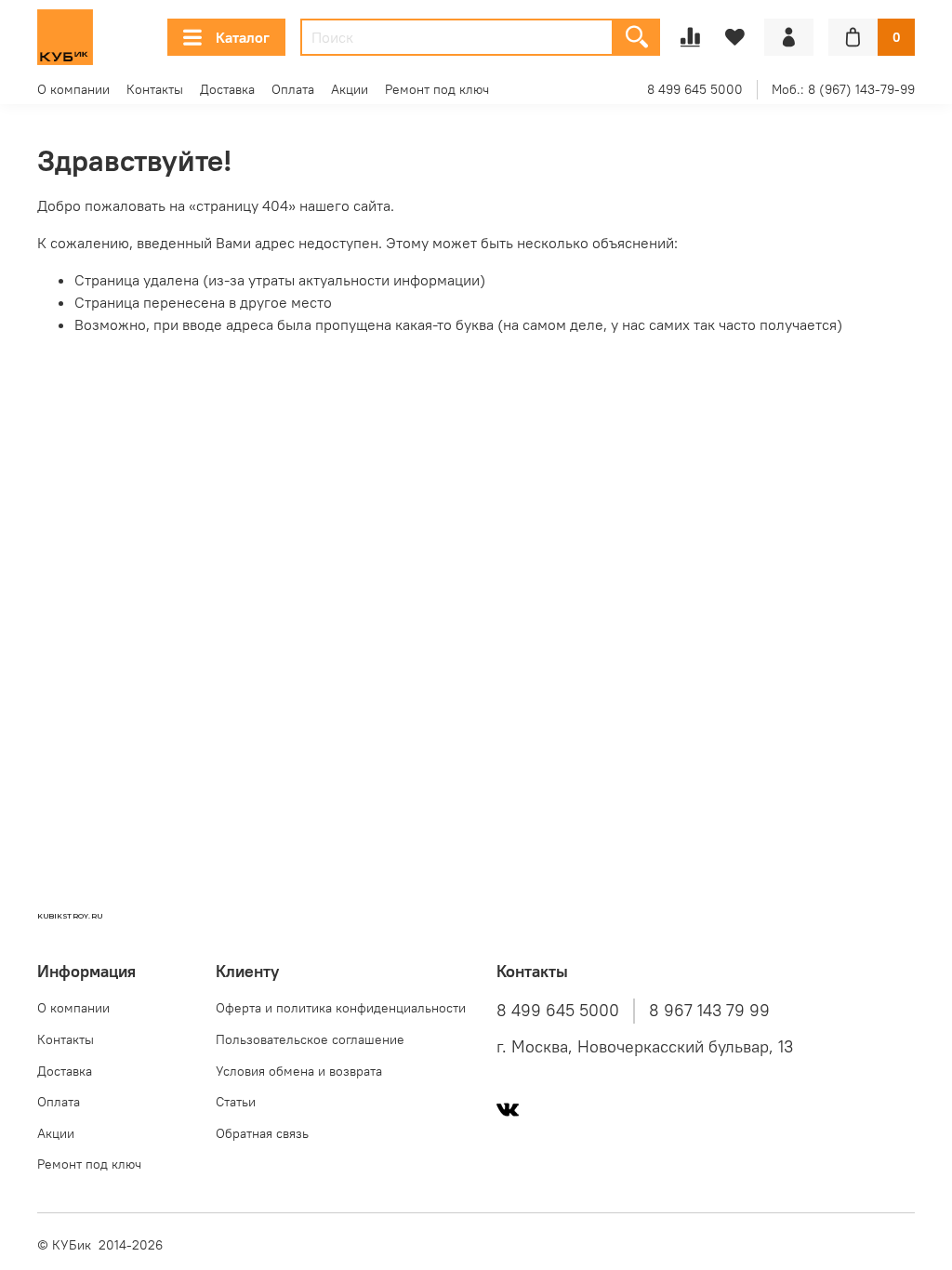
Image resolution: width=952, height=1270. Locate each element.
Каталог (243, 37)
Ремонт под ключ (437, 89)
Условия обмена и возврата (299, 1071)
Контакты (154, 89)
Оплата (292, 89)
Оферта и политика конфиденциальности (341, 1007)
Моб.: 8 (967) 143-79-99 (843, 89)
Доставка (227, 89)
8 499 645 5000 (695, 89)
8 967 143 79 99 (709, 1010)
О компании (73, 89)
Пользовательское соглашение (310, 1039)
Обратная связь (262, 1133)
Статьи (236, 1101)
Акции (349, 89)
